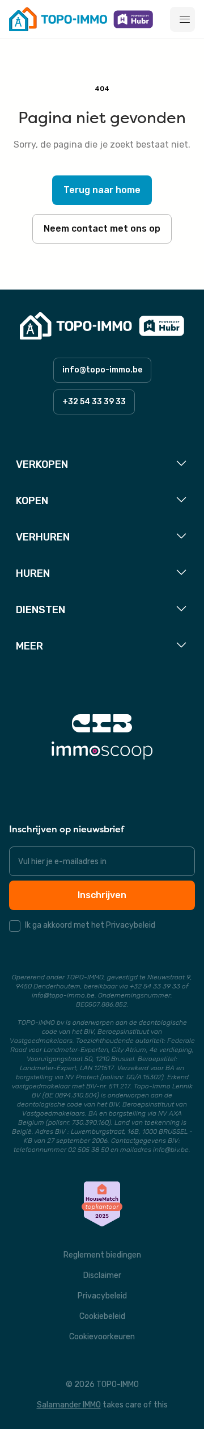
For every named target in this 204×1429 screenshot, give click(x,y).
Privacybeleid (102, 1296)
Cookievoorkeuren (102, 1337)
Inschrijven (102, 895)
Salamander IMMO (69, 1405)
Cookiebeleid (102, 1316)
